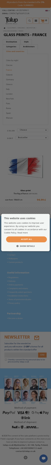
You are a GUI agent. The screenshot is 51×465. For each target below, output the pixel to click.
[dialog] (25, 232)
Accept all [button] (26, 239)
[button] (25, 246)
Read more (22, 232)
